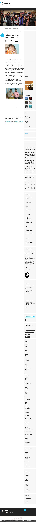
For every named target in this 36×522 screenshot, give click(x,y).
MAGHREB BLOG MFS (28, 418)
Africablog (26, 438)
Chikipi (26, 355)
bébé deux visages (17, 122)
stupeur (26, 380)
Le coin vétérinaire (28, 218)
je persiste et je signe (28, 383)
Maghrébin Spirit (28, 227)
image (13, 122)
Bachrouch (26, 424)
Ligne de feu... (27, 170)
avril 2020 (26, 122)
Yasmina (26, 382)
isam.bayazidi (26, 404)
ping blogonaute (27, 442)
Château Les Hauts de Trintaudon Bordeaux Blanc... (30, 158)
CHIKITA (26, 365)
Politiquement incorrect (29, 233)
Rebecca (26, 402)
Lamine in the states (28, 368)
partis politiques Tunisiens (28, 429)
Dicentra (26, 346)
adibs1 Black (26, 378)
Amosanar (26, 250)
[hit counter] (27, 495)
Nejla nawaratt (27, 359)
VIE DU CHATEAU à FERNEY (29, 167)
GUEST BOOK (28, 214)
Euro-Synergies (31, 161)
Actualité (16, 121)
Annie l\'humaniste (27, 408)
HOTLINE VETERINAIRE (28, 417)
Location (27, 225)
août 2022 (26, 118)
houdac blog (26, 475)
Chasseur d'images (28, 209)
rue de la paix (26, 370)
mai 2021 (26, 120)
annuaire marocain (27, 472)
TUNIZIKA (26, 366)
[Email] (25, 320)
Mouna (26, 481)
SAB (25, 361)
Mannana (26, 392)
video (32, 332)
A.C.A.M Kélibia (28, 195)
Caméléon (26, 307)
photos (26, 330)
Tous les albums (32, 109)
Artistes (27, 203)
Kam (25, 345)
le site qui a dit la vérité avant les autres (30, 155)
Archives (8, 9)
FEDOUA (26, 486)
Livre (26, 223)
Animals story (28, 201)
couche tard (26, 452)
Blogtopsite (26, 439)
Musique (27, 229)
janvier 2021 (26, 121)
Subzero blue (27, 347)
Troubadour (26, 351)
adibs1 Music (26, 369)
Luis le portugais (27, 407)
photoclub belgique (27, 409)
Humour (27, 215)
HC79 (26, 261)
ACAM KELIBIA (27, 336)
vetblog (26, 459)
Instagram (27, 217)
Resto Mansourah (27, 444)
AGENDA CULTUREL (29, 199)
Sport (26, 239)
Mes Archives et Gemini (28, 152)
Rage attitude (27, 488)
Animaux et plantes (27, 457)
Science (27, 237)
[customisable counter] (26, 133)
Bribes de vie (27, 206)
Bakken (26, 288)
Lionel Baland (31, 172)
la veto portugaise (27, 454)
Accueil (2, 9)
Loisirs (27, 226)
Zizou (25, 352)
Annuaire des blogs (28, 202)
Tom (25, 373)
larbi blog (26, 474)
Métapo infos (32, 170)
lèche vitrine (27, 301)
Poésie (27, 231)
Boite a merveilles (27, 490)
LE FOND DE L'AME (28, 219)
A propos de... (28, 194)
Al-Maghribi (26, 480)
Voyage (27, 243)
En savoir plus (4, 521)
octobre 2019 (27, 125)
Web (26, 245)
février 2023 (26, 116)
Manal (25, 471)
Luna (25, 379)
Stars (25, 423)
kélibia (26, 334)
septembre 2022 (27, 117)
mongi (26, 256)
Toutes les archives (28, 126)
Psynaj (26, 389)
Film (26, 213)
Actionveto (26, 458)
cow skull (26, 310)
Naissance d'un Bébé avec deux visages (12, 37)
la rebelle (26, 342)
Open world (26, 489)
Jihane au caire (27, 484)
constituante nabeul (28, 431)
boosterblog (26, 443)
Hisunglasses (27, 412)
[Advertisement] (28, 46)
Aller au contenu (2, 0)
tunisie (29, 332)
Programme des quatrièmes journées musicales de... (30, 251)
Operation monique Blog (28, 419)
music (33, 330)
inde (14, 122)
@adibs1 (26, 78)
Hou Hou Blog (27, 341)
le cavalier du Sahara (28, 297)
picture (11, 122)
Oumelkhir (26, 501)
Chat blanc (26, 283)
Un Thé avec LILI (28, 241)
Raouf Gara (26, 396)
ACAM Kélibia (27, 422)
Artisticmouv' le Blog (28, 428)
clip (31, 330)
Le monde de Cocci (28, 221)
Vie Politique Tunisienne (29, 242)
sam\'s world (26, 388)
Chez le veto (26, 461)
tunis (29, 330)
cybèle (26, 394)
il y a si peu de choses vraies (29, 166)
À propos (14, 9)
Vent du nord (27, 360)
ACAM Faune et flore (29, 197)
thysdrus (26, 364)
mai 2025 (26, 113)
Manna (26, 384)
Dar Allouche (27, 291)
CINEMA (27, 210)
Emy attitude (26, 375)
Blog (26, 205)
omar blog (26, 476)
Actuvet (26, 453)
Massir (26, 387)
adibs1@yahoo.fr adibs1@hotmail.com (28, 466)
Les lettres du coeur (29, 222)
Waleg (26, 356)
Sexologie (27, 238)
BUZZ (26, 207)
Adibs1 (7, 3)
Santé (26, 235)
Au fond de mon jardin (28, 427)
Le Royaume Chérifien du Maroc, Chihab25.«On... (29, 164)
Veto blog (26, 449)
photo (8, 122)
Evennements (28, 211)
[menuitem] (2, 9)
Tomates (26, 294)
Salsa (26, 234)
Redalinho (26, 485)
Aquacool (26, 354)
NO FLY (26, 374)
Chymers (26, 393)
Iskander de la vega (27, 400)
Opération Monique (29, 230)
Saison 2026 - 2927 (27, 168)
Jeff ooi (26, 403)
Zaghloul (26, 479)
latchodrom (26, 502)
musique (26, 332)
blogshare (26, 437)
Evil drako (26, 350)
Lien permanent (8, 121)
